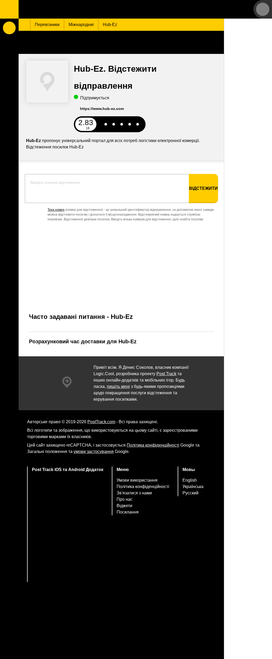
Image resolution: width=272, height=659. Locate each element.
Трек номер (56, 210)
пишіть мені (118, 386)
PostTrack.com (101, 422)
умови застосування (94, 451)
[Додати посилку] (9, 28)
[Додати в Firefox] (68, 550)
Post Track (166, 373)
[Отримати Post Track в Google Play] (68, 508)
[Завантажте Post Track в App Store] (68, 487)
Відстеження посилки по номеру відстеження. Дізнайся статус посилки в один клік (52, 9)
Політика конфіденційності (153, 445)
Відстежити (203, 188)
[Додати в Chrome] (68, 529)
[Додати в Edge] (68, 571)
